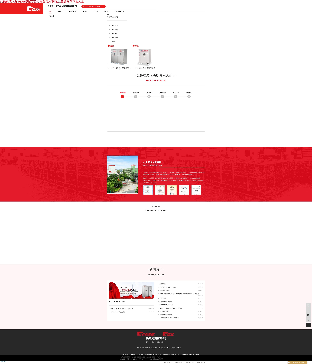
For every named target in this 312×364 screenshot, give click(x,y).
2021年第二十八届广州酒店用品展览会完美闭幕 (121, 308)
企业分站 (122, 359)
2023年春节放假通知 (164, 311)
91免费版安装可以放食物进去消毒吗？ (170, 318)
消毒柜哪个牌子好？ (166, 305)
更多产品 (113, 41)
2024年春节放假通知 (164, 290)
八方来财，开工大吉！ (169, 287)
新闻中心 (168, 347)
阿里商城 (51, 16)
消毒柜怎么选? (163, 298)
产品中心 (85, 11)
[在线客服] (308, 305)
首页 (50, 11)
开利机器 (159, 357)
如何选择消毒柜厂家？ (166, 301)
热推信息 (129, 359)
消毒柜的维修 (163, 284)
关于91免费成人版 (72, 11)
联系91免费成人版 (119, 11)
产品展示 (155, 347)
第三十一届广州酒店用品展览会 (117, 301)
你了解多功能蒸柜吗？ (166, 314)
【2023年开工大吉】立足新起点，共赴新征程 (171, 308)
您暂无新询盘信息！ (157, 359)
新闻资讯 (106, 11)
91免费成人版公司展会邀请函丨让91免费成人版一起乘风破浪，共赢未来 (179, 293)
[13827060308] (308, 310)
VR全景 (59, 11)
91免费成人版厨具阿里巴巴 (138, 357)
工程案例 (95, 11)
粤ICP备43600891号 (200, 362)
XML (147, 359)
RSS (144, 359)
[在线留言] (308, 320)
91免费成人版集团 (150, 357)
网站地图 (140, 359)
